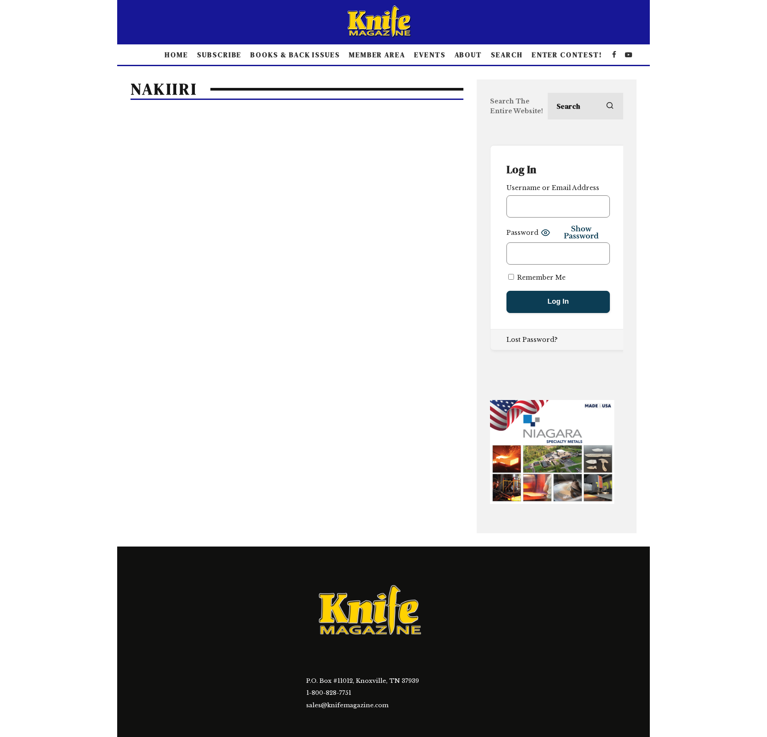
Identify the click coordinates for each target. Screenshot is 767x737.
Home (176, 54)
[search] (610, 106)
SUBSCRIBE (219, 54)
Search (507, 54)
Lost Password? (531, 340)
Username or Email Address (552, 188)
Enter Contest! (567, 54)
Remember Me (540, 277)
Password (522, 233)
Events (430, 54)
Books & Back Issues (295, 54)
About (468, 54)
